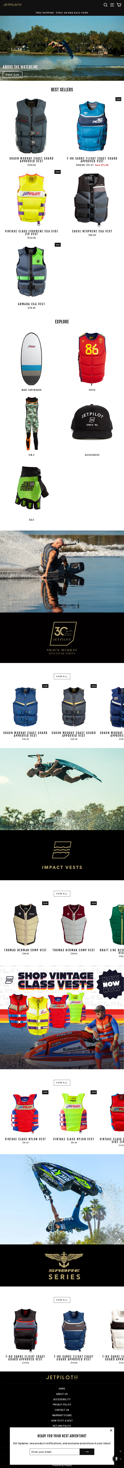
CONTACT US (62, 1409)
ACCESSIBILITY (62, 1399)
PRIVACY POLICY (62, 1404)
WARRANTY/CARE (62, 1415)
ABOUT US (62, 1393)
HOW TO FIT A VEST (62, 1420)
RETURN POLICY (62, 1425)
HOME (62, 1388)
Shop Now (12, 74)
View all (62, 676)
